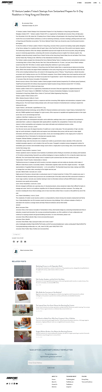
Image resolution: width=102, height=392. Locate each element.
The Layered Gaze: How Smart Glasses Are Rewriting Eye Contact (55, 305)
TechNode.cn (69, 384)
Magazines (88, 3)
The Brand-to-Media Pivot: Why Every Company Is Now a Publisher (55, 318)
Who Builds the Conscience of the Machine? (49, 292)
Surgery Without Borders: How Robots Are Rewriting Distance (54, 331)
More (95, 3)
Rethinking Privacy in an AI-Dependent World (49, 266)
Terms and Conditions (87, 382)
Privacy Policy (85, 379)
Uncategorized (16, 234)
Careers (53, 379)
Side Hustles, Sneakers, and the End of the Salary (50, 279)
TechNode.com (69, 382)
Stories (79, 3)
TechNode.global (70, 379)
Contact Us (54, 384)
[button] (98, 386)
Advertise (54, 387)
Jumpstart (68, 387)
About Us (54, 382)
